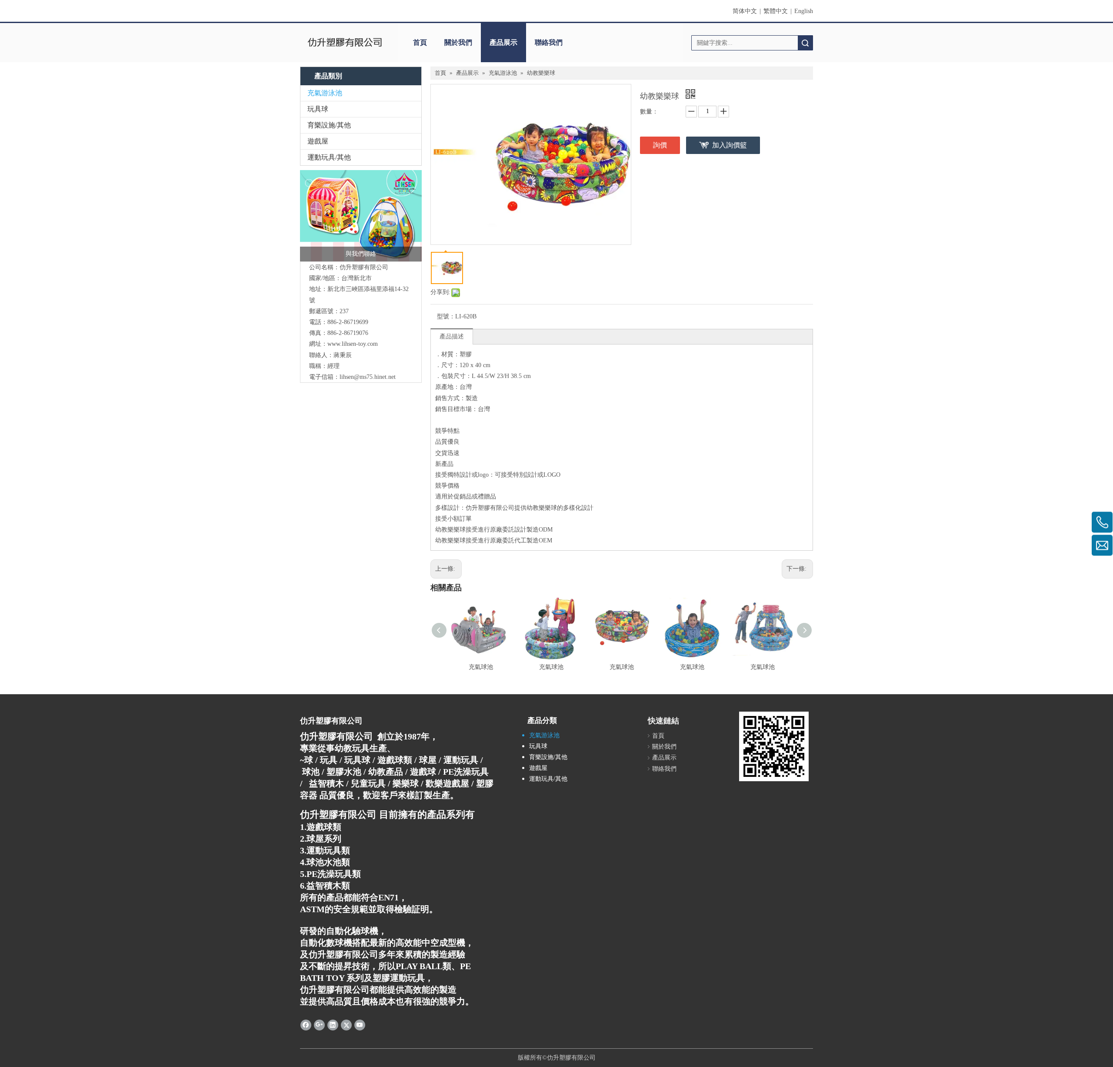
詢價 (660, 145)
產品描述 (452, 336)
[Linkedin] (332, 1024)
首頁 (420, 42)
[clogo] (344, 42)
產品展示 (503, 42)
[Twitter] (346, 1024)
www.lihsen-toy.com (352, 344)
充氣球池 (481, 667)
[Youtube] (359, 1024)
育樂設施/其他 (329, 125)
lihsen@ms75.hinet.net (368, 377)
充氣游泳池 (324, 93)
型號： (446, 316)
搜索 (805, 43)
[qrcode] (774, 746)
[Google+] (319, 1024)
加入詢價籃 (729, 145)
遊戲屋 (317, 141)
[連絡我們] (361, 215)
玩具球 (317, 109)
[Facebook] (305, 1024)
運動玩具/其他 (329, 157)
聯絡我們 (549, 42)
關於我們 (458, 42)
